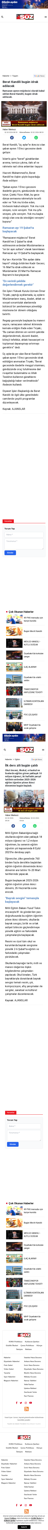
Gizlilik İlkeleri (12, 1345)
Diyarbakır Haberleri (12, 1361)
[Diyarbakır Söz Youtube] (30, 1402)
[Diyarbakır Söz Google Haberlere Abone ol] (39, 76)
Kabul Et (24, 1527)
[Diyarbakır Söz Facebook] (16, 1402)
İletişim (19, 1349)
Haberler (6, 76)
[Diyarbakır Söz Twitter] (21, 1402)
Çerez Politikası (27, 1345)
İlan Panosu (29, 1396)
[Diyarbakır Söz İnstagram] (26, 1402)
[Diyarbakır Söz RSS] (26, 1409)
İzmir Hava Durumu (31, 1365)
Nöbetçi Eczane (30, 1377)
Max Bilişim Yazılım (34, 1424)
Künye (39, 1345)
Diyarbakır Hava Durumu (33, 1369)
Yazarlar (7, 1373)
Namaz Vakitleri (30, 1381)
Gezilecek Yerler (30, 1392)
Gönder (10, 553)
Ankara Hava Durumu (32, 1361)
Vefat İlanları (29, 1384)
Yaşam (15, 76)
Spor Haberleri (9, 1377)
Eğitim (17, 759)
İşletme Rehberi (30, 1388)
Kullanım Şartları (32, 1342)
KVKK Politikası (15, 1342)
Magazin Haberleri (11, 1381)
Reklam (28, 1349)
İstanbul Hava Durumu (33, 1358)
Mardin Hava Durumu (32, 1373)
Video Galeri (9, 1369)
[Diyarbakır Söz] (25, 17)
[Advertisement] (24, 47)
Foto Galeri (8, 1365)
